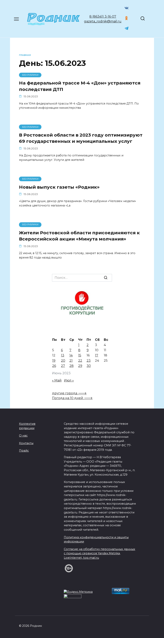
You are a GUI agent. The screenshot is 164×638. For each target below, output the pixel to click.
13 (62, 355)
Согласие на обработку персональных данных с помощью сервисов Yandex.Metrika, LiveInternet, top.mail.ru (99, 553)
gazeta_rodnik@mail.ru (102, 21)
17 (96, 355)
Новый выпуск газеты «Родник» (59, 187)
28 (71, 366)
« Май (57, 380)
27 (63, 366)
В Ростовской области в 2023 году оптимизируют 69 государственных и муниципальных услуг (80, 138)
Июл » (69, 380)
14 (71, 355)
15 (79, 355)
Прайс (24, 450)
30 (89, 366)
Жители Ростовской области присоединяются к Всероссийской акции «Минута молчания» (79, 236)
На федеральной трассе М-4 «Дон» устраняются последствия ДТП (79, 86)
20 (63, 360)
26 (54, 366)
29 (80, 366)
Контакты (26, 443)
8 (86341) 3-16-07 (102, 16)
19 (53, 360)
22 (80, 360)
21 (71, 360)
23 (89, 360)
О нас (23, 435)
